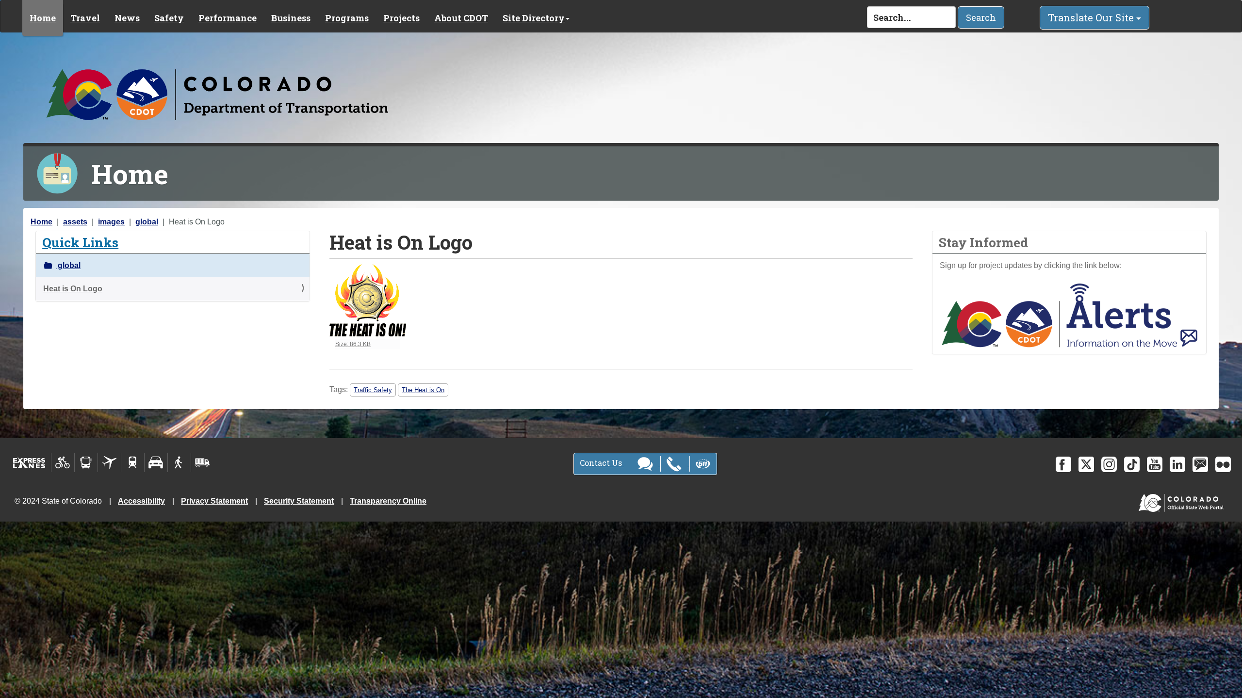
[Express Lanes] (29, 462)
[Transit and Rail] (86, 462)
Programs (347, 18)
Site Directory (534, 18)
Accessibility (141, 501)
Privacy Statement (214, 501)
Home (43, 18)
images (111, 222)
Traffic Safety (373, 390)
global (146, 222)
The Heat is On (423, 390)
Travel (85, 18)
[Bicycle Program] (63, 462)
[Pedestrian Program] (179, 462)
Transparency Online (388, 501)
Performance (227, 18)
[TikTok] (1132, 464)
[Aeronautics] (109, 462)
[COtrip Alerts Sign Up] (1069, 315)
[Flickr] (1223, 464)
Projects (401, 18)
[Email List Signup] (1200, 464)
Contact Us (602, 463)
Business (290, 18)
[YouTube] (1154, 464)
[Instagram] (1109, 464)
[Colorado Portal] (1183, 500)
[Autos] (156, 462)
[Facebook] (1063, 464)
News (127, 18)
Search (981, 17)
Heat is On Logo (72, 289)
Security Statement (299, 501)
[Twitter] (1086, 464)
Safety (169, 18)
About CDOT (461, 18)
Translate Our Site (1092, 17)
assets (75, 222)
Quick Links (80, 242)
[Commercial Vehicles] (202, 462)
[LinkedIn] (1177, 464)
